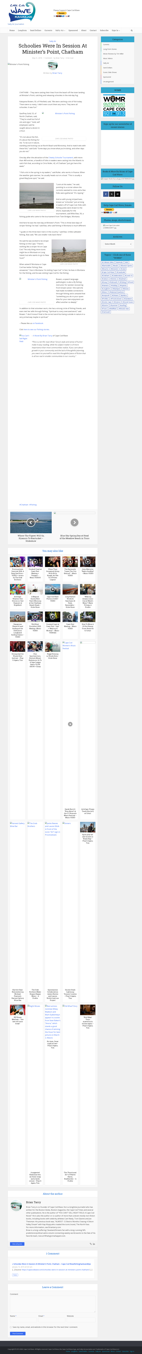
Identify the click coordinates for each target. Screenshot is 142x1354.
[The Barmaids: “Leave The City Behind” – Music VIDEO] (70, 561)
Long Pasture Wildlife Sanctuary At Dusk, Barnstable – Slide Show (70, 602)
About (83, 30)
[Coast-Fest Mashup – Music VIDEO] (70, 616)
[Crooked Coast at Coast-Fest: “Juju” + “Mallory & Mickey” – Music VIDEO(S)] (52, 616)
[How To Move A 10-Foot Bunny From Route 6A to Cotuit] (87, 616)
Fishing (34, 504)
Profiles (105, 299)
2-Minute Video (108, 262)
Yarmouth (106, 312)
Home (12, 30)
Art (127, 262)
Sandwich (128, 299)
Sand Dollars (35, 30)
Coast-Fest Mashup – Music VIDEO (70, 626)
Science (117, 302)
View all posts (17, 1244)
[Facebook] (105, 194)
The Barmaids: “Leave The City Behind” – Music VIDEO (70, 572)
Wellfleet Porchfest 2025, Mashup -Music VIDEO (35, 627)
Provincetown (117, 299)
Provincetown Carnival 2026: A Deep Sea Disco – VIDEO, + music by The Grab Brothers (17, 574)
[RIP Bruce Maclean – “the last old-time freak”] (17, 1010)
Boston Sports (127, 266)
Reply (15, 1275)
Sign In (115, 30)
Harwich (106, 285)
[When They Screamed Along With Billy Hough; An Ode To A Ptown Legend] (52, 561)
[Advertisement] (36, 83)
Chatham (24, 504)
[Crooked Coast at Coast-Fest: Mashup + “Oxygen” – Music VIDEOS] (35, 561)
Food (131, 282)
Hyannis (123, 285)
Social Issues (128, 302)
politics (124, 295)
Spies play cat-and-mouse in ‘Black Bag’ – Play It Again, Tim (87, 839)
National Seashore (117, 292)
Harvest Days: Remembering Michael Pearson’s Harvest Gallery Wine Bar (18, 995)
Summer (114, 305)
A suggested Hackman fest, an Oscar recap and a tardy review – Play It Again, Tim (35, 1177)
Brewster (115, 269)
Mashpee (116, 289)
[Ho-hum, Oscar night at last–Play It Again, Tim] (52, 1022)
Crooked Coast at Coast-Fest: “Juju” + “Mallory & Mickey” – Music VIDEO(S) (52, 628)
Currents (48, 30)
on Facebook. (38, 323)
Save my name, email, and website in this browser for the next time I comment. (45, 1327)
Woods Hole (124, 309)
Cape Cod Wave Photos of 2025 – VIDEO (52, 599)
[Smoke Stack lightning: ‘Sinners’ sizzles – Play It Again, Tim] (70, 904)
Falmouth (113, 282)
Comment (14, 1294)
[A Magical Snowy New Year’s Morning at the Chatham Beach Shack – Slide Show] (35, 589)
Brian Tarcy (60, 58)
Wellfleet (113, 309)
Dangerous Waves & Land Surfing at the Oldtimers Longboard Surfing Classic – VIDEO (17, 630)
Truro (105, 309)
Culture (105, 279)
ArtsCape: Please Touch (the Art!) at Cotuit (87, 811)
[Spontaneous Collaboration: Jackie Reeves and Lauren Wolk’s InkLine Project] (52, 904)
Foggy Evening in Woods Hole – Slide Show (52, 656)
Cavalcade (121, 272)
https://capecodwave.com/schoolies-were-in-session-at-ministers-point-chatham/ (55, 1269)
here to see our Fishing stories (36, 329)
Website (70, 1316)
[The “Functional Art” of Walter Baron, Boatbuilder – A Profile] (70, 1087)
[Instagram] (117, 194)
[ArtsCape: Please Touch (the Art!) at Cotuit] (87, 724)
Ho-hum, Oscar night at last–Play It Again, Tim (52, 1044)
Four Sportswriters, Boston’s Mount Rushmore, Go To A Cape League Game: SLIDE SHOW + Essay (35, 660)
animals (120, 262)
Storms (105, 305)
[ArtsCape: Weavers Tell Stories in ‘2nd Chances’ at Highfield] (17, 589)
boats (116, 266)
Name (13, 1316)
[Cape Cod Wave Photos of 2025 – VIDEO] (52, 589)
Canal (124, 269)
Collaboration (117, 275)
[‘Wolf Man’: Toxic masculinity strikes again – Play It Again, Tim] (87, 1010)
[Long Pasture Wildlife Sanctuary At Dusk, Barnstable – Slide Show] (70, 589)
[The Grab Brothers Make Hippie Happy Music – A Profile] (35, 904)
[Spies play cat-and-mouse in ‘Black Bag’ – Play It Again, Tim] (87, 827)
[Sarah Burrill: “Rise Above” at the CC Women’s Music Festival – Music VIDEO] (70, 724)
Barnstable (107, 266)
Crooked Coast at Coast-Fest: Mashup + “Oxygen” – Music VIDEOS (35, 573)
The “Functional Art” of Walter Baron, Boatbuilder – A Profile (70, 1176)
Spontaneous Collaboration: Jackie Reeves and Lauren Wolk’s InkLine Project (53, 995)
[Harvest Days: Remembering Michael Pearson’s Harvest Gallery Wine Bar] (17, 904)
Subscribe (104, 30)
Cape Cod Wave (108, 272)
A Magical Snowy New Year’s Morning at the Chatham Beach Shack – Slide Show (35, 602)
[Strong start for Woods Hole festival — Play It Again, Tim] (17, 646)
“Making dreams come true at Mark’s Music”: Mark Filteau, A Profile (87, 602)
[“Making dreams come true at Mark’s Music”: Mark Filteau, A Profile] (87, 589)
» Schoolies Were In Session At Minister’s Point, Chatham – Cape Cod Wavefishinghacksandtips (51, 1264)
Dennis (113, 279)
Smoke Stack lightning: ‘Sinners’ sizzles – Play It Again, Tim (70, 994)
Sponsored (73, 30)
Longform (22, 30)
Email (41, 1316)
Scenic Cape (107, 302)
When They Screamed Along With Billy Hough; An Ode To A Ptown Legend (52, 574)
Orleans (115, 295)
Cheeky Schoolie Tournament (60, 157)
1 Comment (47, 58)
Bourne (105, 269)
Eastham (123, 279)
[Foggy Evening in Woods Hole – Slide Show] (52, 646)
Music (105, 292)
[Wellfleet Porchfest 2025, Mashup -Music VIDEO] (35, 616)
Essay (105, 282)
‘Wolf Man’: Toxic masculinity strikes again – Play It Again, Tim (88, 1022)
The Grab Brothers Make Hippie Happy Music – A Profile (35, 994)
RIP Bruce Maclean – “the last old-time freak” (18, 1020)
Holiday (114, 285)
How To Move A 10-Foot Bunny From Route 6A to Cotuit (88, 627)
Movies (126, 289)
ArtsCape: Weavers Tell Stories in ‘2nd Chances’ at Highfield (17, 601)
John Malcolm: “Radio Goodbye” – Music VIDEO (88, 571)
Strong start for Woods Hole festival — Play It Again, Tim (18, 657)
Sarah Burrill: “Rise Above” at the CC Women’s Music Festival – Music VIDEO (70, 813)
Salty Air (59, 30)
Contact (93, 30)
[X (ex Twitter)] (111, 194)
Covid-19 (129, 275)
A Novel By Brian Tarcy (42, 335)
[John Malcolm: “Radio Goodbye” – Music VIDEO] (87, 561)
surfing (123, 305)
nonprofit (106, 295)
